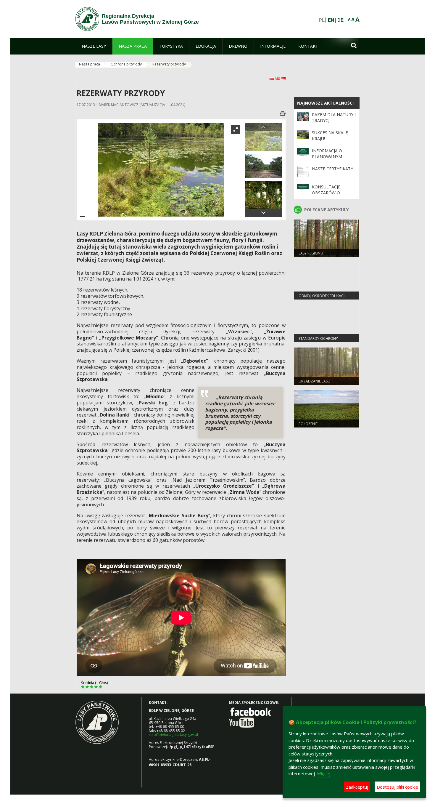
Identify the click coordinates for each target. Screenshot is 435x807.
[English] (278, 78)
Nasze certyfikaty (332, 169)
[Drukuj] (283, 113)
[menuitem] (93, 46)
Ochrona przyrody (126, 64)
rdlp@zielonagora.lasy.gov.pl (173, 734)
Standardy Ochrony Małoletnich (318, 341)
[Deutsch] (283, 78)
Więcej (323, 773)
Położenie (308, 423)
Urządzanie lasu (314, 381)
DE (340, 20)
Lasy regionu (311, 253)
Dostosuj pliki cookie (397, 787)
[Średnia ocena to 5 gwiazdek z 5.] (83, 687)
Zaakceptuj (357, 787)
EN (331, 20)
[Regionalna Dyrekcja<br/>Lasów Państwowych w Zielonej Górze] (87, 19)
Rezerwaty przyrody (169, 64)
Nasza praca (89, 64)
